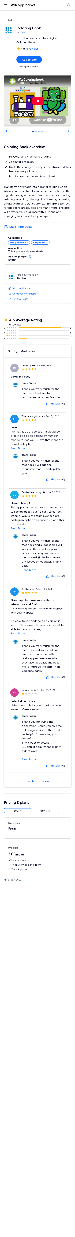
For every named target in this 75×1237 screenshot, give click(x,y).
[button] (29, 256)
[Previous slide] (6, 130)
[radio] (17, 810)
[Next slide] (68, 130)
